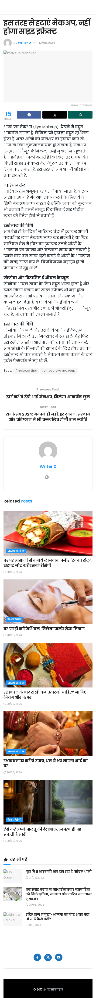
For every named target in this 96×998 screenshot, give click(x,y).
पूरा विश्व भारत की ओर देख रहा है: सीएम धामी (59, 871)
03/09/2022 (36, 877)
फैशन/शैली (14, 619)
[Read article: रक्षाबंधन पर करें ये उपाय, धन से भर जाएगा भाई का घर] (48, 733)
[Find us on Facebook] (37, 957)
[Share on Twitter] (54, 115)
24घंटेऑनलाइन (53, 989)
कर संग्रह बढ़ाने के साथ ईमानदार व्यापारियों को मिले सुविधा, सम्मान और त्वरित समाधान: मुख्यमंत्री (59, 894)
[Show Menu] (90, 7)
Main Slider (16, 551)
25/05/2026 (36, 905)
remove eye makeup (58, 370)
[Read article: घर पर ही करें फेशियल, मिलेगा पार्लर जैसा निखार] (48, 601)
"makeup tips (26, 370)
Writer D (24, 42)
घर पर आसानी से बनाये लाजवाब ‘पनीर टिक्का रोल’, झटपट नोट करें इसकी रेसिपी (47, 563)
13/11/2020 (34, 925)
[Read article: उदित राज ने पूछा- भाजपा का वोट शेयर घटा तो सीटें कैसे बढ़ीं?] (12, 919)
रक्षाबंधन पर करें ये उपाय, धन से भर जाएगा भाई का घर (45, 763)
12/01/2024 (47, 42)
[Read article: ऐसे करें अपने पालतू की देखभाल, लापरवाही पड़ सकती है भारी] (48, 802)
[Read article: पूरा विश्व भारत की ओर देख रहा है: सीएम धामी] (12, 876)
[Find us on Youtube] (58, 957)
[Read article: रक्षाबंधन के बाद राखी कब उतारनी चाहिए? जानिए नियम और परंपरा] (48, 665)
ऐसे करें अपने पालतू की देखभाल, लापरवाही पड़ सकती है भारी (42, 832)
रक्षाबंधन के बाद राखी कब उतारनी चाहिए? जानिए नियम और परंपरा (44, 695)
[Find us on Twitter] (48, 957)
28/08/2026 (14, 572)
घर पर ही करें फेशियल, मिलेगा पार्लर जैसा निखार (44, 629)
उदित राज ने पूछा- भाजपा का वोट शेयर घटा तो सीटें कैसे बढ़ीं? (57, 917)
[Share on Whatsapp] (80, 115)
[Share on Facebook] (29, 115)
